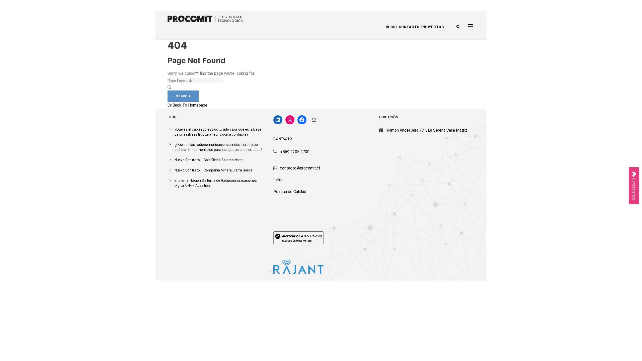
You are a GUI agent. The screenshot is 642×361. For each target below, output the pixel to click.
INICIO (391, 27)
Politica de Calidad (289, 191)
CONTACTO (409, 27)
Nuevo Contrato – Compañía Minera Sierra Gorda (213, 170)
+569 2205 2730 (294, 151)
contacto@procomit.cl (300, 168)
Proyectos (432, 27)
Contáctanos (634, 189)
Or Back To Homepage (187, 105)
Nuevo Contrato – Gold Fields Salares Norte (209, 160)
